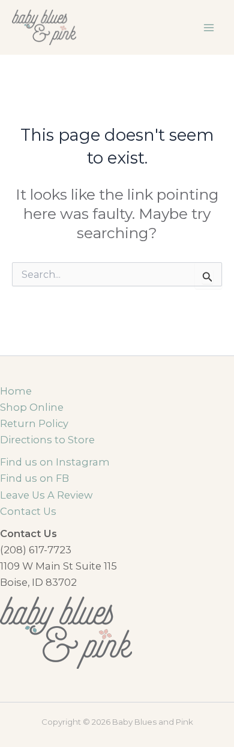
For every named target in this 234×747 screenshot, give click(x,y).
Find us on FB (34, 478)
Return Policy (34, 423)
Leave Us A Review (46, 495)
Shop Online (32, 407)
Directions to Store (47, 440)
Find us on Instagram (55, 462)
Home (16, 391)
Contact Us (28, 511)
